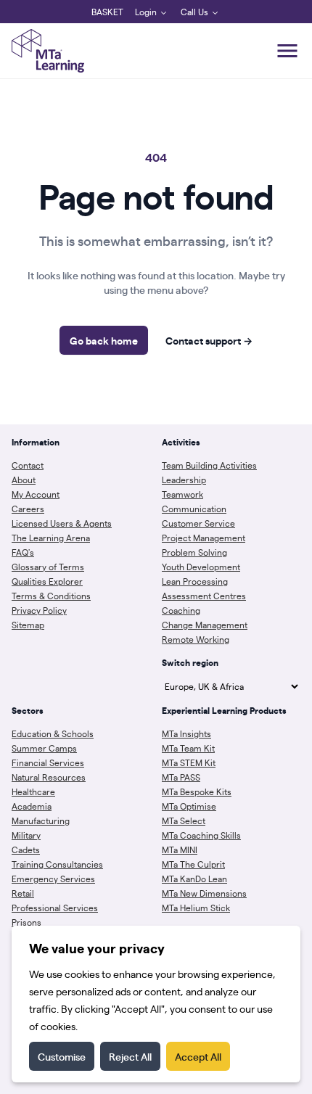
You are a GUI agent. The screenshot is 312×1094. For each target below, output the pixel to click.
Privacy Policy (39, 610)
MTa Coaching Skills (201, 835)
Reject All (130, 1056)
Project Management (203, 537)
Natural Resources (49, 777)
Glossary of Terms (48, 566)
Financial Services (48, 762)
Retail (23, 893)
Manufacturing (41, 820)
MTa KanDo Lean (194, 878)
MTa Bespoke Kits (196, 791)
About (24, 479)
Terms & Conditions (51, 595)
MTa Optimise (189, 806)
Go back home (104, 340)
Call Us (194, 11)
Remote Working (195, 639)
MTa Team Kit (188, 748)
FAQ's (23, 552)
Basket (107, 11)
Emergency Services (53, 878)
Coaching (181, 610)
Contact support (209, 340)
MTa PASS (181, 777)
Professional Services (55, 907)
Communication (194, 508)
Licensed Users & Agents (62, 523)
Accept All (198, 1056)
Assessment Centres (204, 595)
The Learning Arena (51, 537)
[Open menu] (287, 51)
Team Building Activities (209, 465)
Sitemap (28, 624)
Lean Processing (195, 581)
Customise (62, 1056)
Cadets (26, 849)
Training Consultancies (57, 864)
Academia (32, 806)
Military (26, 835)
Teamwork (182, 494)
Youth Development (201, 566)
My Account (35, 494)
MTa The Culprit (193, 864)
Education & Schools (53, 733)
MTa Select (183, 820)
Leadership (184, 479)
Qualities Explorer (47, 581)
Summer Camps (44, 748)
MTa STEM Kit (188, 762)
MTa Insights (186, 733)
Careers (28, 508)
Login (146, 11)
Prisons (26, 922)
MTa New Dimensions (204, 893)
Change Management (204, 624)
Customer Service (198, 523)
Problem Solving (194, 552)
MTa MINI (179, 849)
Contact (28, 465)
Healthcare (33, 791)
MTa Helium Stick (196, 907)
